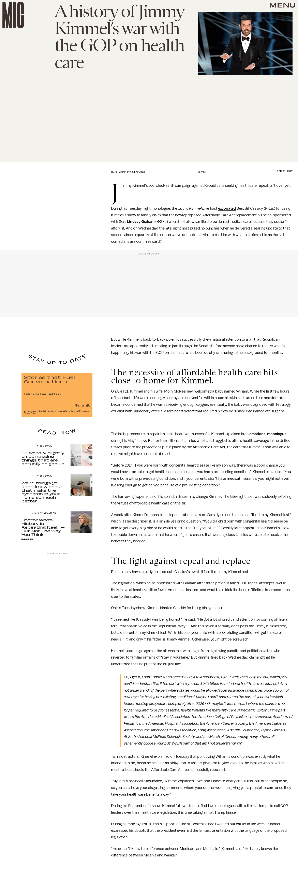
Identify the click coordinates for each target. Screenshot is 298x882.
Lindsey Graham (140, 222)
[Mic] (13, 15)
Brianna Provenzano (130, 172)
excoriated (227, 208)
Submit (82, 405)
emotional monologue (267, 434)
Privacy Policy (30, 413)
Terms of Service (78, 411)
